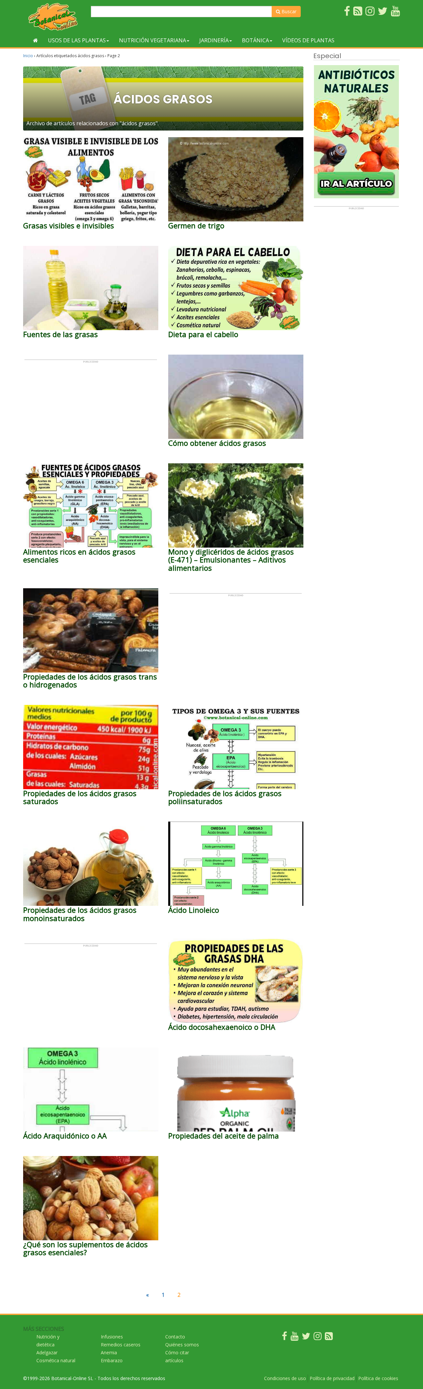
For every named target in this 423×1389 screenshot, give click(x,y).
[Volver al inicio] (35, 40)
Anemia (109, 1352)
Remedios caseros (120, 1344)
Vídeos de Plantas (308, 40)
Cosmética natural (55, 1360)
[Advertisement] (90, 409)
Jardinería (214, 40)
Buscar (288, 11)
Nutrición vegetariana (152, 40)
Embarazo (112, 1360)
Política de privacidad (332, 1378)
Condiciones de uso (285, 1378)
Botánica (255, 40)
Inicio (28, 55)
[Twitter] (306, 1337)
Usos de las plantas (77, 40)
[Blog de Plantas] (329, 1337)
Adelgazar (47, 1352)
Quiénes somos (182, 1344)
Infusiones (112, 1336)
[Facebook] (284, 1337)
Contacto (175, 1336)
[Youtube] (294, 1337)
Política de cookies (378, 1378)
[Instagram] (318, 1337)
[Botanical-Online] (54, 17)
